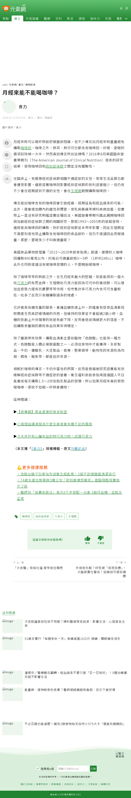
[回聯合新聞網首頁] (6, 8)
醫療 (47, 18)
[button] (126, 18)
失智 (108, 18)
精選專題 (56, 784)
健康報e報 (47, 768)
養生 (17, 18)
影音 (70, 18)
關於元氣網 (27, 784)
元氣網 (13, 84)
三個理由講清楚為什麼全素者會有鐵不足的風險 (54, 423)
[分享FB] (6, 143)
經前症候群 (55, 166)
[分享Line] (6, 155)
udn (4, 84)
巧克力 (22, 282)
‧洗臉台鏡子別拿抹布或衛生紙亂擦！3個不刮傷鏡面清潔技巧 (66, 473)
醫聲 (120, 18)
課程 (82, 18)
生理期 (76, 190)
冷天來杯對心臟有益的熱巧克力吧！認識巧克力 (54, 436)
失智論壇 (32, 18)
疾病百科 (69, 784)
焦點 (6, 18)
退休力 (95, 18)
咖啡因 (26, 147)
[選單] (127, 8)
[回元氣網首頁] (18, 8)
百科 (58, 18)
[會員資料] (121, 8)
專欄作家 (105, 784)
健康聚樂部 (42, 784)
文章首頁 (92, 784)
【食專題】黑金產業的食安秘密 (42, 411)
